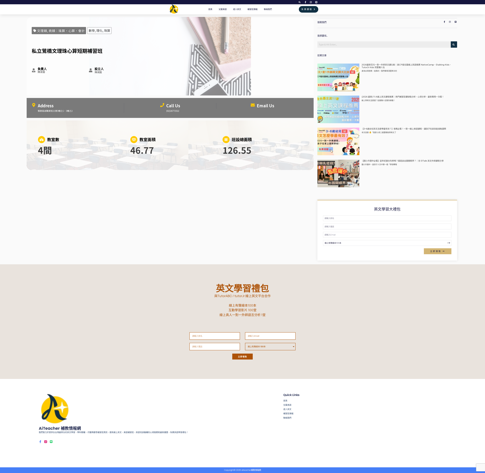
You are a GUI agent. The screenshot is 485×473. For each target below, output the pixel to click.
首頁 (210, 9)
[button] (300, 2)
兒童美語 (223, 9)
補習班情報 (252, 9)
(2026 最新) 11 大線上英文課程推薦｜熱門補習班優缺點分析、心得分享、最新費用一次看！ (403, 97)
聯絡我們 (268, 9)
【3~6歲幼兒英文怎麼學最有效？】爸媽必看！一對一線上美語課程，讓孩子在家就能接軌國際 (404, 129)
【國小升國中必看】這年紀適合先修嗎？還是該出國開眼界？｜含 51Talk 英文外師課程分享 (403, 161)
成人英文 (237, 9)
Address (46, 105)
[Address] (34, 105)
